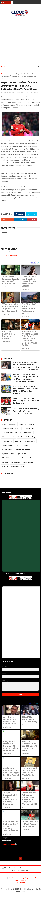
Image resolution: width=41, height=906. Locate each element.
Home (3, 67)
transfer (5, 462)
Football (10, 74)
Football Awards (29, 441)
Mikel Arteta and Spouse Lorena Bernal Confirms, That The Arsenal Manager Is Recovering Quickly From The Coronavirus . (26, 366)
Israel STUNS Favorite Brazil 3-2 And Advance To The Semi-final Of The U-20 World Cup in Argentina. (26, 390)
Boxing (31, 424)
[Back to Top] (20, 858)
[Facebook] (30, 1)
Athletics (12, 424)
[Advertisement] (20, 39)
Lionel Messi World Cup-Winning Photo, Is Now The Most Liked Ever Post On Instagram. (26, 410)
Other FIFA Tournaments (10, 458)
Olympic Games (22, 454)
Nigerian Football (8, 454)
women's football (17, 466)
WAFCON (5, 466)
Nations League (7, 449)
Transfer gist (15, 462)
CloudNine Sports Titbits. (11, 428)
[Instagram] (34, 1)
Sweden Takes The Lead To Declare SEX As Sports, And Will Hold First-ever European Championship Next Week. (25, 378)
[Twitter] (38, 1)
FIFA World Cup (7, 441)
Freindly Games (7, 445)
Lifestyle (25, 445)
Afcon (4, 424)
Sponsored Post (20, 880)
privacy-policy (22, 878)
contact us (33, 878)
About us (11, 878)
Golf (17, 445)
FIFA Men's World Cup (9, 433)
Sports (24, 458)
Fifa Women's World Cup (26, 437)
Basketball (22, 424)
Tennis (32, 458)
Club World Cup (28, 428)
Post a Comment (10, 256)
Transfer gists (28, 462)
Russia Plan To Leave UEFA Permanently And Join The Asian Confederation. (26, 400)
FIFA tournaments (26, 433)
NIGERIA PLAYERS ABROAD (24, 449)
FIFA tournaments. (8, 437)
